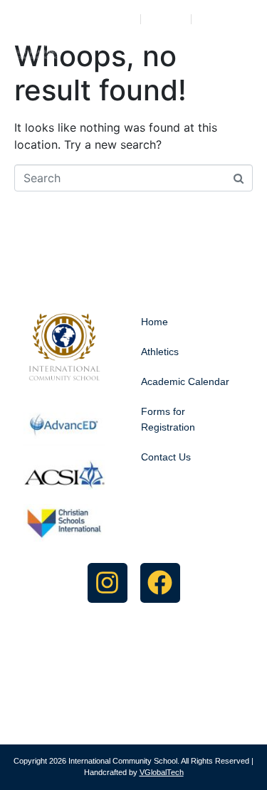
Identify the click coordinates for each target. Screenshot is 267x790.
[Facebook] (160, 583)
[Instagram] (107, 583)
